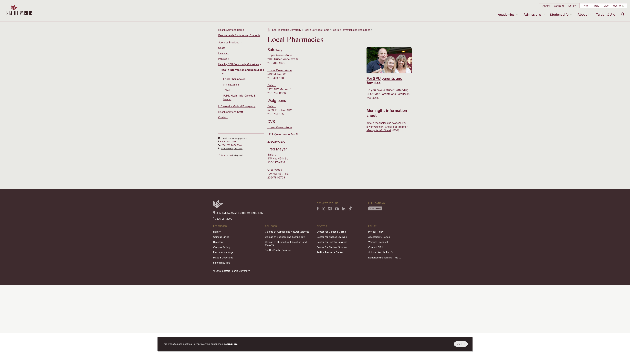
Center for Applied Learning (332, 237)
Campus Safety (221, 247)
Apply (596, 5)
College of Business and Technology (285, 237)
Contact (223, 117)
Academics (506, 15)
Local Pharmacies (234, 79)
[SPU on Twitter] (323, 209)
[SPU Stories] (375, 208)
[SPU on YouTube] (337, 209)
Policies (222, 58)
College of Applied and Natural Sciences (287, 231)
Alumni (546, 5)
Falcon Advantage (223, 252)
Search (622, 12)
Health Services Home (231, 29)
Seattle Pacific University (286, 29)
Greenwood (274, 169)
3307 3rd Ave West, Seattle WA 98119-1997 (239, 213)
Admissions (532, 15)
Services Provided (228, 42)
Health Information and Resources (350, 29)
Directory (218, 242)
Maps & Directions (223, 257)
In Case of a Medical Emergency (236, 106)
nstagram (237, 155)
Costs (221, 47)
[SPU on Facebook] (318, 209)
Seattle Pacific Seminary (278, 250)
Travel (226, 90)
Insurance (223, 53)
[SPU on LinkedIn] (344, 209)
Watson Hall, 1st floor (231, 148)
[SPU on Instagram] (330, 209)
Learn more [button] (231, 344)
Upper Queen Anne (279, 55)
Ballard (271, 85)
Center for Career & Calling (331, 231)
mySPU (617, 5)
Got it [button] (461, 344)
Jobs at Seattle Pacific (380, 252)
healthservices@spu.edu (234, 138)
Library (572, 5)
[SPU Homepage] (218, 207)
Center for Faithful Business (332, 242)
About (582, 15)
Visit (585, 5)
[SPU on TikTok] (350, 208)
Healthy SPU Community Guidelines (238, 64)
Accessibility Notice (379, 237)
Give (606, 5)
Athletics (559, 5)
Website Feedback (378, 242)
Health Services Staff (230, 112)
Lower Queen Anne (279, 70)
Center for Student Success (332, 247)
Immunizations (231, 84)
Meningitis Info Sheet (379, 130)
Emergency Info (221, 262)
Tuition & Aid (605, 15)
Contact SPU (375, 247)
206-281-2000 (224, 218)
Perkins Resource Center (330, 252)
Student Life (559, 15)
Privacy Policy (376, 231)
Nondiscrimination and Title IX (384, 257)
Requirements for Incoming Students (239, 35)
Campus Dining (221, 237)
